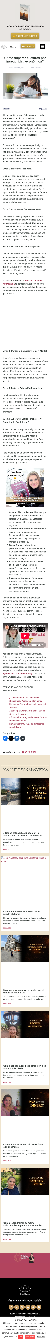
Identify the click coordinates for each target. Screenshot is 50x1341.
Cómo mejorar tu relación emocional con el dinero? (23, 1145)
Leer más (7, 849)
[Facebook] (5, 738)
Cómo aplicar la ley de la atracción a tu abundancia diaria (24, 1067)
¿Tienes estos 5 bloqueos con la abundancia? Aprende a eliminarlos (22, 834)
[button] (42, 46)
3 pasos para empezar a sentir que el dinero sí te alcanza (23, 991)
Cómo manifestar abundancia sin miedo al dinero (21, 912)
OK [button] (21, 1337)
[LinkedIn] (16, 738)
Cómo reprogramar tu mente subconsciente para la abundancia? (22, 1224)
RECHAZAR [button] (30, 1337)
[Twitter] (11, 738)
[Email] (22, 738)
